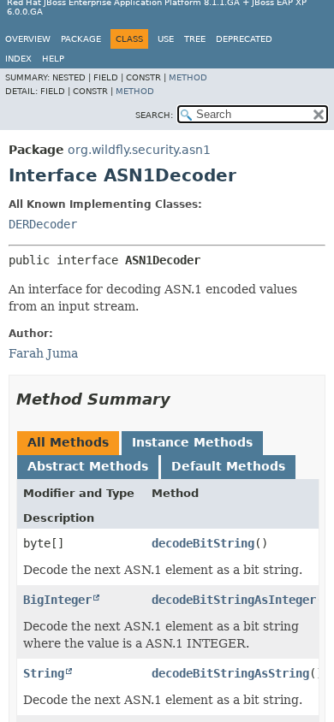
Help (53, 58)
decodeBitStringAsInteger (234, 600)
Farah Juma (43, 353)
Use (166, 39)
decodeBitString (203, 543)
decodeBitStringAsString (230, 673)
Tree (195, 39)
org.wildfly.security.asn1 (139, 150)
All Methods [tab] (68, 442)
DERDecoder (43, 224)
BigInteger (57, 600)
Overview (28, 39)
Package (81, 39)
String (43, 673)
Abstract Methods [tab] (87, 466)
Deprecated (244, 39)
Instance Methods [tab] (192, 442)
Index (18, 58)
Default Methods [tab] (228, 466)
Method (188, 77)
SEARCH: (154, 115)
